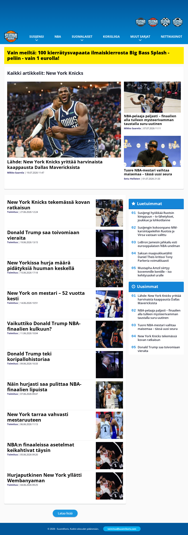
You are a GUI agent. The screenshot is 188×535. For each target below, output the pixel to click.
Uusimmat (147, 286)
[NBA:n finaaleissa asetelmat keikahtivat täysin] (109, 455)
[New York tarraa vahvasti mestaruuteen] (109, 425)
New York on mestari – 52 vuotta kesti (46, 296)
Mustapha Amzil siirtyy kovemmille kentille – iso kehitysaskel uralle (155, 271)
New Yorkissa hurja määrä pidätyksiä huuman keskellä (40, 265)
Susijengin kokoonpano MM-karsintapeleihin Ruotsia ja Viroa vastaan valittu (158, 231)
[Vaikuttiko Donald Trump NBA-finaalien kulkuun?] (109, 334)
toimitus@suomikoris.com (122, 528)
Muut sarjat (140, 37)
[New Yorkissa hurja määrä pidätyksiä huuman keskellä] (109, 273)
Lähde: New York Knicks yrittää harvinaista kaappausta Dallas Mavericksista (55, 164)
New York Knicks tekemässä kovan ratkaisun (48, 205)
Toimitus (12, 212)
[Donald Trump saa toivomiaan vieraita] (109, 243)
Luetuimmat (149, 203)
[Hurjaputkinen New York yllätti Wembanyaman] (109, 486)
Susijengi (36, 37)
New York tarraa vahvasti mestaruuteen (37, 417)
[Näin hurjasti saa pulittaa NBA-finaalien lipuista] (109, 395)
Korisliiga (111, 37)
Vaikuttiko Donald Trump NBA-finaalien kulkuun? (43, 326)
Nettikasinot (171, 37)
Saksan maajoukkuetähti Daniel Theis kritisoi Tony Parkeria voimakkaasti (155, 257)
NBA (58, 37)
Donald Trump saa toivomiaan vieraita (43, 235)
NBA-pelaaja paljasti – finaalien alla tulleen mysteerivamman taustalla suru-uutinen (150, 120)
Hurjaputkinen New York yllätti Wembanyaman (44, 478)
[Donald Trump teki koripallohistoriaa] (109, 364)
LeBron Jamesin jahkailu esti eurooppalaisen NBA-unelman (159, 244)
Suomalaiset (82, 37)
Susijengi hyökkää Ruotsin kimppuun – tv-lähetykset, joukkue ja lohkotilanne (156, 216)
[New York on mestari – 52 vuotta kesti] (109, 304)
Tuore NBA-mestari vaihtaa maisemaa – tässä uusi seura (148, 172)
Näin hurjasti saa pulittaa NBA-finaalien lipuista (44, 387)
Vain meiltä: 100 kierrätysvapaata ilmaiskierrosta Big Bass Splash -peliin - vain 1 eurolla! (88, 55)
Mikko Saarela (15, 172)
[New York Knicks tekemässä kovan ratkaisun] (109, 213)
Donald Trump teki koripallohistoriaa (29, 356)
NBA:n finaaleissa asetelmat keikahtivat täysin (40, 447)
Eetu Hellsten (132, 178)
